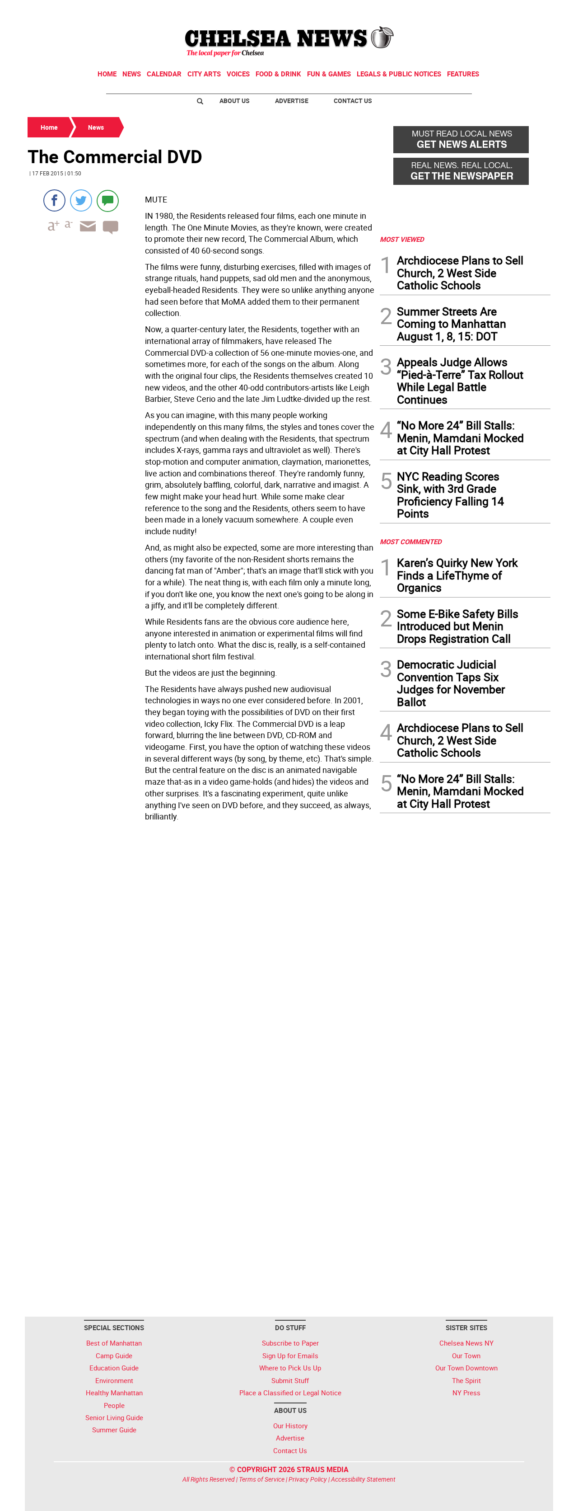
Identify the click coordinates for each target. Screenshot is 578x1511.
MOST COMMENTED (411, 541)
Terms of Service (261, 1479)
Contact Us (353, 100)
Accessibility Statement (363, 1479)
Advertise (291, 100)
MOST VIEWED (402, 239)
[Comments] (108, 200)
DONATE (528, 10)
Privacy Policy (308, 1479)
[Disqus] (201, 949)
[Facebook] (54, 200)
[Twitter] (81, 200)
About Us (234, 100)
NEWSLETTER (478, 10)
